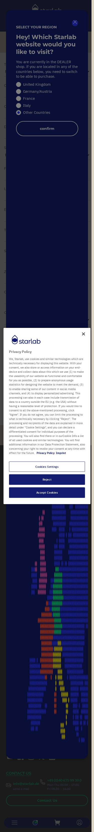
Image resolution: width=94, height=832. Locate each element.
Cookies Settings (46, 467)
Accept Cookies (47, 492)
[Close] (83, 333)
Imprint (61, 453)
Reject (47, 480)
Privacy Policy (46, 453)
